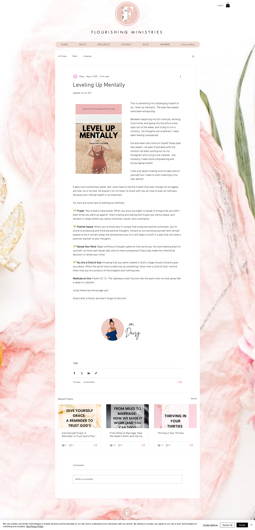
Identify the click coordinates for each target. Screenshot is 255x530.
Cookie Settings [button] (210, 525)
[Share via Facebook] (74, 373)
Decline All (227, 525)
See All (194, 399)
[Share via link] (96, 373)
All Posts (62, 56)
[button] (228, 4)
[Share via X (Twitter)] (81, 373)
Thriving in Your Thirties (171, 433)
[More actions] (180, 76)
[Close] (251, 525)
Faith (74, 56)
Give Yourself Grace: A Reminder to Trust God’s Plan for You (78, 435)
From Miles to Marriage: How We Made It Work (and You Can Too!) (127, 435)
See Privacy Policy (34, 526)
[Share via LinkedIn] (88, 373)
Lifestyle (87, 56)
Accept (242, 525)
